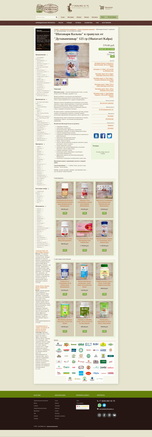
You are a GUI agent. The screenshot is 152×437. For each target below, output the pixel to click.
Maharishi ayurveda (41, 138)
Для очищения (40, 65)
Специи (69, 22)
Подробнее (39, 48)
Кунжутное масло (41, 229)
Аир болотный (40, 223)
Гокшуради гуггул (41, 184)
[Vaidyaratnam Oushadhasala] (88, 358)
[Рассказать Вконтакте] (96, 138)
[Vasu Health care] (73, 375)
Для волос (39, 73)
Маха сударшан (40, 178)
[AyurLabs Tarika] (66, 358)
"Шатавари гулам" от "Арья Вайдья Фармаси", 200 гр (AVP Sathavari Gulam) (103, 95)
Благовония (106, 22)
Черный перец (40, 218)
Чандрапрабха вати (41, 175)
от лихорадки (40, 85)
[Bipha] (95, 375)
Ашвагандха (39, 226)
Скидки (36, 416)
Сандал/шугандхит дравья (42, 227)
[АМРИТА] (95, 364)
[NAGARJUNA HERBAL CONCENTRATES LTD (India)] (103, 346)
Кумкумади (39, 172)
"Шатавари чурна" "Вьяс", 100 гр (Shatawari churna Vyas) (104, 89)
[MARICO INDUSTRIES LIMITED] (73, 352)
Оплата (79, 17)
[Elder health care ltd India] (58, 358)
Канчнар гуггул (40, 170)
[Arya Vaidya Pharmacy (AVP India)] (66, 346)
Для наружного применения (43, 82)
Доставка (71, 17)
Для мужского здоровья (42, 95)
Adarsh (38, 109)
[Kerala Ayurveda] (77, 381)
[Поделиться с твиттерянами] (109, 138)
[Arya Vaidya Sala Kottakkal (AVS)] (58, 346)
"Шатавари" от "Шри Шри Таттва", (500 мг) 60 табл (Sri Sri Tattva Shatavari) (84, 321)
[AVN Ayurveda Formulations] (58, 369)
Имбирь (38, 212)
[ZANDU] (103, 369)
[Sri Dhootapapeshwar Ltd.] (88, 346)
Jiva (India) (39, 136)
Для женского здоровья (106, 103)
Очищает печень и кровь (42, 76)
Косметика (88, 22)
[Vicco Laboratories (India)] (88, 352)
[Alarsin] (103, 352)
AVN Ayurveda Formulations (43, 116)
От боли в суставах (41, 74)
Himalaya (39, 105)
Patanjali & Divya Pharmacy (43, 133)
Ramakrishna (40, 121)
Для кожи (39, 62)
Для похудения (40, 81)
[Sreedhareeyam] (99, 381)
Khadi (38, 111)
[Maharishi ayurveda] (70, 381)
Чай (97, 22)
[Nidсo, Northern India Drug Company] (81, 346)
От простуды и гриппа (42, 71)
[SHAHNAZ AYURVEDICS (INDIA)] (95, 369)
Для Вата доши (40, 79)
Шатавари (110, 116)
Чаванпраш (39, 173)
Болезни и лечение (60, 416)
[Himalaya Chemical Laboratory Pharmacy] (110, 369)
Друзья (86, 17)
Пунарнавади (40, 159)
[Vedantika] (110, 346)
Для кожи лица (40, 87)
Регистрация (112, 17)
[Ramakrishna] (92, 381)
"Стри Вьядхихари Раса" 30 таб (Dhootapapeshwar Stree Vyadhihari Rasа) (84, 240)
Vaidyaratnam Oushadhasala (42, 124)
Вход (102, 17)
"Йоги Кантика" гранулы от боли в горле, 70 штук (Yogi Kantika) (64, 321)
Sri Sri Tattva (39, 135)
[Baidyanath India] (66, 352)
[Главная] (47, 8)
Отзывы (36, 418)
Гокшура (39, 221)
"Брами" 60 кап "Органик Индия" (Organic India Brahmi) (42, 287)
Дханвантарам (40, 154)
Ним (38, 156)
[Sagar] (84, 381)
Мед (38, 234)
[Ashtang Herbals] (73, 364)
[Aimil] (110, 375)
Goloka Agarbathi (40, 132)
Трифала (39, 146)
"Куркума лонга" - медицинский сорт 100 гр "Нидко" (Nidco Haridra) (104, 321)
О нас (63, 17)
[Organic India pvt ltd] (58, 352)
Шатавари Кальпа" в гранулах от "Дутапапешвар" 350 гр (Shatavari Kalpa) (103, 64)
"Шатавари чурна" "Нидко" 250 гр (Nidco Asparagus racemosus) (103, 85)
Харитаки (39, 208)
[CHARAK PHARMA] (95, 358)
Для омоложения (40, 70)
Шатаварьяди (109, 118)
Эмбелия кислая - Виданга (42, 245)
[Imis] (73, 369)
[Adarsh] (66, 364)
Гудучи (38, 157)
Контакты (95, 17)
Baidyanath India (40, 129)
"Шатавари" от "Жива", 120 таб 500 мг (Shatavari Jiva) (103, 69)
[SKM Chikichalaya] (103, 375)
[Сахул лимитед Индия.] (110, 352)
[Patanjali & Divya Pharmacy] (88, 364)
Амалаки (39, 160)
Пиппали (39, 210)
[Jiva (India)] (103, 364)
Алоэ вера (39, 181)
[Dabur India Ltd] (73, 358)
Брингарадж (39, 183)
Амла (38, 162)
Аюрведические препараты (45, 22)
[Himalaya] (110, 358)
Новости (57, 408)
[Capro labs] (66, 369)
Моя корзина (109, 7)
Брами (38, 149)
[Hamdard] (81, 369)
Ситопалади (39, 179)
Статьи (56, 410)
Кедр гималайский (41, 237)
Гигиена (78, 22)
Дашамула (39, 152)
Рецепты (57, 413)
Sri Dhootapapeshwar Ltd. (106, 109)
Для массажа (39, 89)
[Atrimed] (81, 364)
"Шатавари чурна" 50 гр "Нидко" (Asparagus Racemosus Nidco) (104, 74)
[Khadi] (81, 358)
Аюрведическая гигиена (40, 408)
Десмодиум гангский (41, 242)
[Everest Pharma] (73, 346)
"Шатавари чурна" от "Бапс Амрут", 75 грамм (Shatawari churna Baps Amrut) (103, 79)
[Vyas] (88, 369)
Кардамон (110, 125)
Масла (61, 22)
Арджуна (39, 168)
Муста (38, 232)
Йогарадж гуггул (40, 164)
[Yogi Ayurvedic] (66, 375)
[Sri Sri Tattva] (95, 346)
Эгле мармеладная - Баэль (42, 243)
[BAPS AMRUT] (58, 364)
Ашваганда (39, 148)
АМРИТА (39, 130)
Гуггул (38, 224)
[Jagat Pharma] (95, 352)
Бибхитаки (39, 231)
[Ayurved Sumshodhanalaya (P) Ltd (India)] (81, 375)
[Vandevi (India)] (103, 358)
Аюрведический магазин (52, 426)
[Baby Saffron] (58, 375)
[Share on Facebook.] (102, 138)
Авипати (39, 167)
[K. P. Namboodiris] (81, 352)
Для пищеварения (40, 60)
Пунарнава (39, 235)
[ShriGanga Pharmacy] (110, 364)
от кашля (39, 78)
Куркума (39, 165)
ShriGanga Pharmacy (41, 125)
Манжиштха (39, 247)
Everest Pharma (40, 127)
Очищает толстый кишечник (43, 90)
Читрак (38, 240)
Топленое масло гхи (41, 239)
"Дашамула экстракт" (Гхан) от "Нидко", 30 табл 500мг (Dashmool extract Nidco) (104, 283)
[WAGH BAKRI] (88, 375)
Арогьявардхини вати (42, 176)
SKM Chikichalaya (41, 140)
